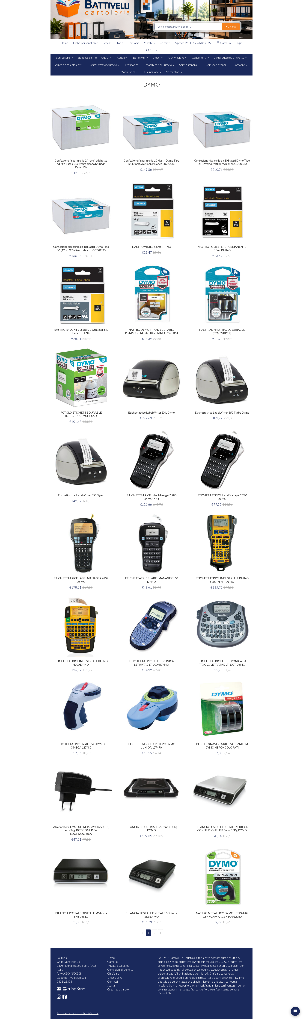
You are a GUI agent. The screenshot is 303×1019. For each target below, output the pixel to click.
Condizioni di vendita (120, 969)
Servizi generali (189, 65)
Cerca (153, 50)
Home (64, 43)
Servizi (107, 43)
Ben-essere (63, 57)
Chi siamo (133, 43)
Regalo (121, 57)
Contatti (165, 43)
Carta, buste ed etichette (229, 57)
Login (239, 43)
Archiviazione (176, 57)
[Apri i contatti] (295, 1011)
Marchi (148, 43)
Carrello (225, 43)
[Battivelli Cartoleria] (153, 19)
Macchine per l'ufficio (159, 65)
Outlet (105, 57)
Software (239, 65)
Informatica (131, 65)
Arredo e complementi (69, 65)
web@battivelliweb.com (71, 977)
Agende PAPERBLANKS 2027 (193, 43)
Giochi (156, 57)
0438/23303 (64, 981)
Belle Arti (139, 57)
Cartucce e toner (216, 65)
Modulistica (128, 72)
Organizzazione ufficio (103, 65)
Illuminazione (151, 72)
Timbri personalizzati (85, 43)
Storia (119, 43)
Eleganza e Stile (87, 57)
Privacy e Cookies (118, 965)
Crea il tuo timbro (118, 989)
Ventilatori (173, 72)
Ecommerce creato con (77, 1013)
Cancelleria (199, 57)
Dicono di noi (115, 977)
